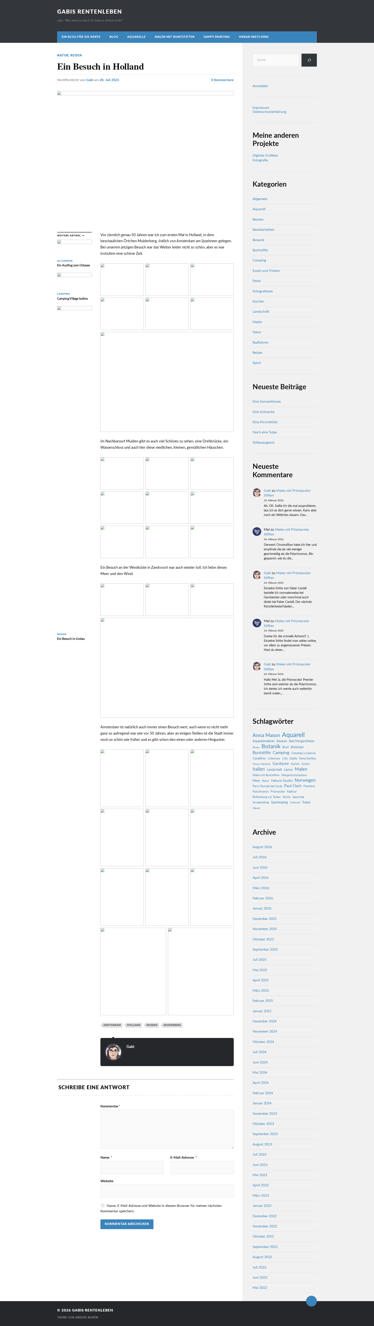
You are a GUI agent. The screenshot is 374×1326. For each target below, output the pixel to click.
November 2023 (265, 1113)
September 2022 (265, 1247)
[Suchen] (309, 60)
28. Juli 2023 (109, 80)
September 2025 (265, 949)
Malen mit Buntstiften (175, 37)
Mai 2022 (260, 1287)
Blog (114, 37)
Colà (284, 758)
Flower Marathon (262, 764)
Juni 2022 (260, 1277)
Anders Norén (86, 1317)
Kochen (258, 301)
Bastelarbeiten (263, 229)
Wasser (256, 808)
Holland (133, 1025)
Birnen (256, 747)
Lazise (288, 769)
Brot (285, 747)
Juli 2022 (259, 1267)
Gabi (89, 80)
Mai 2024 (260, 1072)
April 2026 (261, 877)
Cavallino (259, 758)
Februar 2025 (263, 1001)
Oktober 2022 (263, 1236)
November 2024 (265, 1031)
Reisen (76, 55)
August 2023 (262, 1144)
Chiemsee (274, 758)
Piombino (309, 786)
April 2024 (261, 1082)
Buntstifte (260, 250)
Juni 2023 (260, 1165)
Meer (256, 780)
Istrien (305, 763)
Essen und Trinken (266, 270)
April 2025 (261, 980)
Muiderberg (172, 1025)
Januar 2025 (262, 1011)
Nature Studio (282, 780)
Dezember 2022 (265, 1216)
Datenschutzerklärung (269, 112)
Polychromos (261, 791)
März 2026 (261, 888)
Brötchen (297, 747)
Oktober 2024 (263, 1042)
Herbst (295, 763)
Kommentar (110, 1106)
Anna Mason (266, 735)
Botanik (258, 240)
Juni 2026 (260, 867)
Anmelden (260, 86)
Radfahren (260, 342)
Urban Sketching (254, 37)
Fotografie (260, 160)
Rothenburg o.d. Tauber (267, 797)
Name (106, 1157)
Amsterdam (112, 1025)
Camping (259, 260)
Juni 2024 (260, 1062)
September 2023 (265, 1134)
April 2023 (261, 1185)
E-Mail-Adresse (183, 1157)
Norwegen (305, 780)
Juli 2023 (259, 1154)
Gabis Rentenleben (89, 12)
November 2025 (265, 929)
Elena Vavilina (307, 758)
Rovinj (286, 797)
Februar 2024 (263, 1093)
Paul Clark (292, 786)
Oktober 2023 (263, 1124)
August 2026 (262, 847)
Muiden (152, 1025)
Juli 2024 (259, 1052)
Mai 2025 (260, 970)
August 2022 (262, 1257)
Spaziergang (279, 802)
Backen (258, 219)
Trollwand (295, 802)
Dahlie (293, 758)
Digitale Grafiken (265, 155)
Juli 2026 (259, 857)
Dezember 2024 (265, 1021)
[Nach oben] (311, 1301)
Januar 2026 (262, 908)
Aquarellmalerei (264, 741)
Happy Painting (217, 37)
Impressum (261, 107)
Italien (259, 769)
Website (106, 1181)
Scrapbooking (261, 802)
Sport (257, 363)
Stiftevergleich (263, 442)
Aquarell (259, 209)
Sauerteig (298, 797)
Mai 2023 (260, 1175)
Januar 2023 (262, 1205)
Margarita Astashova (294, 775)
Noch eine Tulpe (265, 432)
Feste (257, 281)
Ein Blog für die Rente (81, 37)
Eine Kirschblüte (265, 422)
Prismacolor (278, 791)
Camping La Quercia (303, 753)
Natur (63, 55)
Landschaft (261, 311)
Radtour (292, 791)
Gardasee (280, 764)
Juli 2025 (259, 959)
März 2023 (261, 1195)
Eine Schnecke (263, 412)
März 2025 (261, 990)
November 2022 (265, 1226)
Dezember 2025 (265, 919)
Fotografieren (263, 291)
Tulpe (306, 802)
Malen (257, 322)
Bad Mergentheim (301, 741)
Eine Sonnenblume (267, 401)
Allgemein (260, 199)
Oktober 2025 (263, 939)
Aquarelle (136, 37)
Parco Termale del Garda (267, 786)
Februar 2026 (263, 898)
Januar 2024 (262, 1103)
